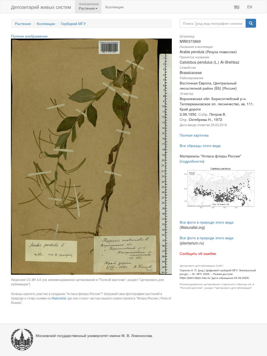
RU (236, 6)
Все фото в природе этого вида (206, 222)
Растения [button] (87, 8)
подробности (192, 161)
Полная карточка (194, 135)
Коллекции (114, 6)
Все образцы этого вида (200, 145)
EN (249, 6)
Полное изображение (29, 36)
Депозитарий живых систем (41, 6)
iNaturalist (59, 298)
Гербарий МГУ (73, 23)
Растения (23, 23)
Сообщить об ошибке (198, 253)
